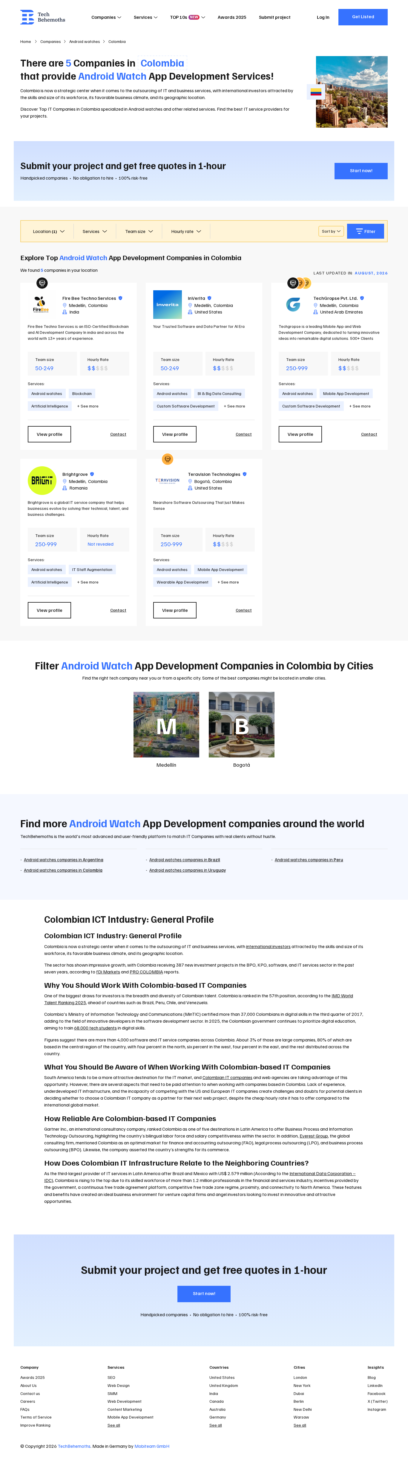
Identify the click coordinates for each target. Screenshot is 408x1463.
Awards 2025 (232, 17)
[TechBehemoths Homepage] (42, 17)
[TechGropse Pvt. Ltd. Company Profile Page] (293, 304)
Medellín (77, 305)
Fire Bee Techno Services (92, 298)
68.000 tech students (95, 1028)
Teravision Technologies (217, 474)
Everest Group (314, 1136)
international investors (244, 90)
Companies (103, 17)
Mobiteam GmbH (151, 1446)
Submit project (275, 17)
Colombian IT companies (227, 1077)
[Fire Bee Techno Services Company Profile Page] (42, 304)
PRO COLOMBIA (146, 972)
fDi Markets (108, 972)
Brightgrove (78, 474)
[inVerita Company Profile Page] (167, 304)
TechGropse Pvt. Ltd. (338, 298)
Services (143, 17)
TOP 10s (184, 17)
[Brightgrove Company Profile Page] (42, 480)
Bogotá (202, 481)
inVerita (199, 298)
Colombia (98, 305)
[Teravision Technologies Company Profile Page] (167, 480)
